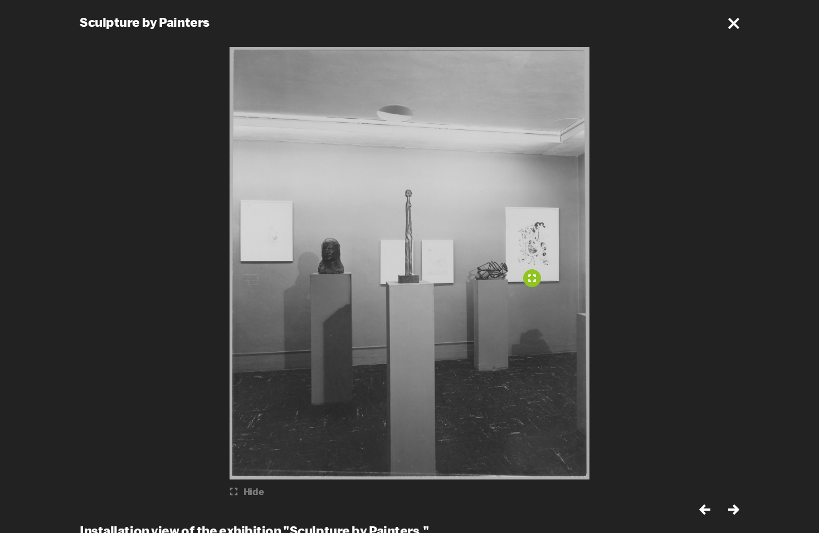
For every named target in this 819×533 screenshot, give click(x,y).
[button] (734, 23)
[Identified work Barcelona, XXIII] (532, 278)
